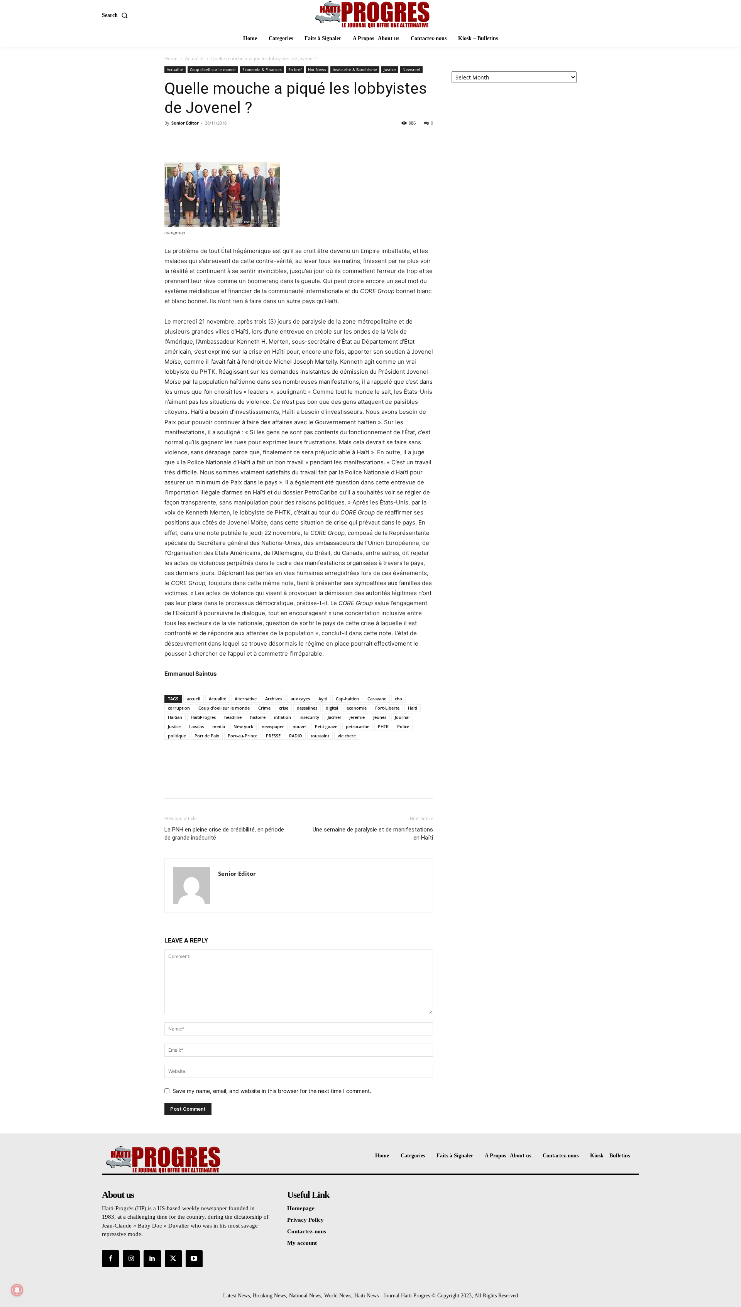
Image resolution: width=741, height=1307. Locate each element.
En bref (294, 69)
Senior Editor (185, 123)
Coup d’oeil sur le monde (213, 69)
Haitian (175, 717)
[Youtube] (194, 1258)
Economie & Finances (262, 69)
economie (357, 708)
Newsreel (411, 69)
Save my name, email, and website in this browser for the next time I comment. (272, 1091)
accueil (193, 699)
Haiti (412, 708)
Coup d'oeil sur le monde (224, 708)
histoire (258, 717)
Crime (264, 708)
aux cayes (300, 699)
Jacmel (334, 717)
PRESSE (273, 736)
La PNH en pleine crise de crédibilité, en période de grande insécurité (224, 833)
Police (403, 726)
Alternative (246, 699)
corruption (179, 708)
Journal (402, 717)
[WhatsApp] (225, 140)
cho (398, 699)
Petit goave (326, 726)
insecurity (309, 717)
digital (332, 708)
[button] (116, 15)
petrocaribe (357, 726)
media (218, 726)
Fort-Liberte (387, 708)
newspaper (273, 726)
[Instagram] (131, 1258)
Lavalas (196, 726)
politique (177, 736)
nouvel (299, 726)
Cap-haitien (347, 699)
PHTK (383, 726)
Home (171, 58)
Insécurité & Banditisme (355, 69)
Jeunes (379, 717)
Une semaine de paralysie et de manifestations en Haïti (373, 833)
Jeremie (357, 717)
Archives (273, 699)
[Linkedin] (152, 1258)
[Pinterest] (207, 140)
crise (283, 708)
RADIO (295, 736)
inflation (282, 717)
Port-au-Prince (242, 736)
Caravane (376, 699)
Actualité (194, 58)
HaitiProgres (203, 717)
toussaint (320, 736)
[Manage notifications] (17, 1290)
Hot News (317, 69)
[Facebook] (172, 140)
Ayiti (322, 699)
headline (233, 717)
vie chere (347, 736)
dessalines (307, 708)
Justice (390, 69)
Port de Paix (207, 736)
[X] (190, 140)
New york (243, 726)
